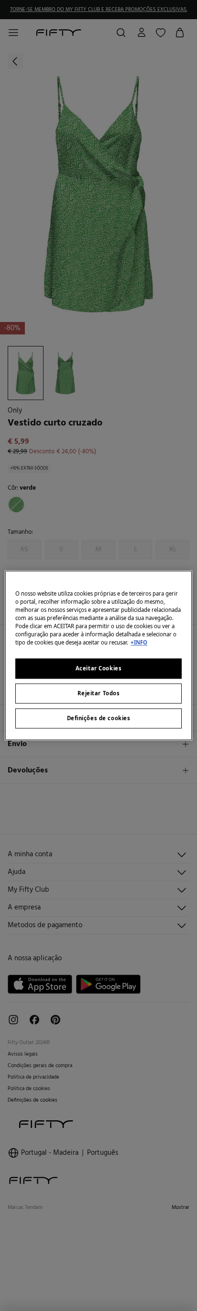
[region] (98, 655)
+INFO (139, 642)
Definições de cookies (99, 718)
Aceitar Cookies (99, 668)
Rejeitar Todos (98, 693)
